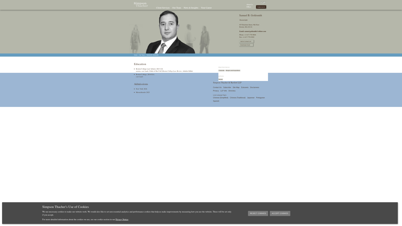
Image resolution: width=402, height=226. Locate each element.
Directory (232, 91)
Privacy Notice (122, 219)
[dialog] (200, 213)
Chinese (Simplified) (220, 98)
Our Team (176, 7)
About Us (249, 4)
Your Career (206, 7)
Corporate (221, 70)
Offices (248, 7)
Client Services (163, 7)
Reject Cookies (258, 213)
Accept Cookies (280, 213)
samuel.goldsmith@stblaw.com (255, 31)
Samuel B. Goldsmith (152, 55)
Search (216, 7)
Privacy (216, 91)
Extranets (244, 87)
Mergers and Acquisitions (233, 70)
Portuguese (260, 98)
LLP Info (223, 91)
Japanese (250, 98)
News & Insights (191, 7)
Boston (221, 79)
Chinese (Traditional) (237, 98)
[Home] (141, 6)
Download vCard (245, 45)
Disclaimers (254, 87)
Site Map (236, 87)
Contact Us (217, 87)
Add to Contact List (245, 41)
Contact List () (261, 7)
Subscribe (227, 87)
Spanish (216, 101)
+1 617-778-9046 (250, 35)
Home (135, 55)
